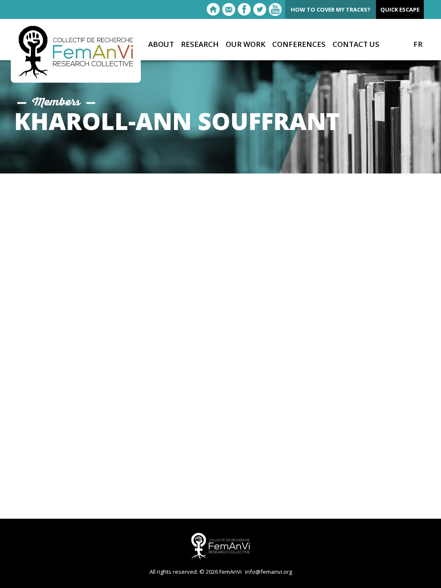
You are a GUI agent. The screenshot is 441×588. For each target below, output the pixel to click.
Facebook (244, 9)
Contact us (355, 44)
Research (200, 44)
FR (417, 44)
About (161, 44)
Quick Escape (399, 9)
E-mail (228, 9)
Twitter (259, 9)
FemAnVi (76, 52)
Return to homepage (213, 9)
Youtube (275, 9)
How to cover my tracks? (330, 9)
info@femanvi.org (268, 572)
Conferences (299, 44)
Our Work (245, 44)
